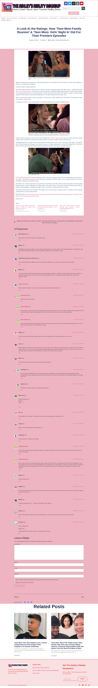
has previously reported (26, 177)
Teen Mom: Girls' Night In (51, 222)
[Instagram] (73, 3)
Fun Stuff (53, 18)
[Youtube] (81, 3)
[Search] (83, 8)
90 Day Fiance (12, 18)
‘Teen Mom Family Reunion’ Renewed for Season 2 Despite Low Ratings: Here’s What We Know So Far (25, 207)
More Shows (6, 20)
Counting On (32, 18)
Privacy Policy (36, 673)
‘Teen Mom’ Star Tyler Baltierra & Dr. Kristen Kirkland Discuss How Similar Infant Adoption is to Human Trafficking (30, 644)
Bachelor (22, 18)
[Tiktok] (77, 3)
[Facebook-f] (79, 685)
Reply (20, 240)
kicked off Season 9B (35, 179)
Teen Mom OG (60, 221)
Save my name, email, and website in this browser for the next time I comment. (36, 579)
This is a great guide (56, 138)
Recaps (82, 18)
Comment (17, 544)
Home (3, 18)
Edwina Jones (22, 284)
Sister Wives (43, 18)
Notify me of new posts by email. (24, 582)
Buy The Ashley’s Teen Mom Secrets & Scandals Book (46, 670)
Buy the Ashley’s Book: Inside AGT (41, 667)
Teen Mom (64, 18)
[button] (25, 602)
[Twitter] (70, 3)
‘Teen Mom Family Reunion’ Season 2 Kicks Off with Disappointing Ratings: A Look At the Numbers (47, 207)
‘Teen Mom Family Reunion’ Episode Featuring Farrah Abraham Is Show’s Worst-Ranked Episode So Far (69, 207)
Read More (17, 655)
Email (16, 568)
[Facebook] (66, 3)
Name (16, 562)
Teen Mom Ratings (69, 221)
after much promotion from (24, 91)
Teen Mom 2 (73, 18)
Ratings (19, 221)
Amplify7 (14, 685)
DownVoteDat (24, 295)
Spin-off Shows (25, 221)
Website (16, 573)
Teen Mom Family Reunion (62, 40)
